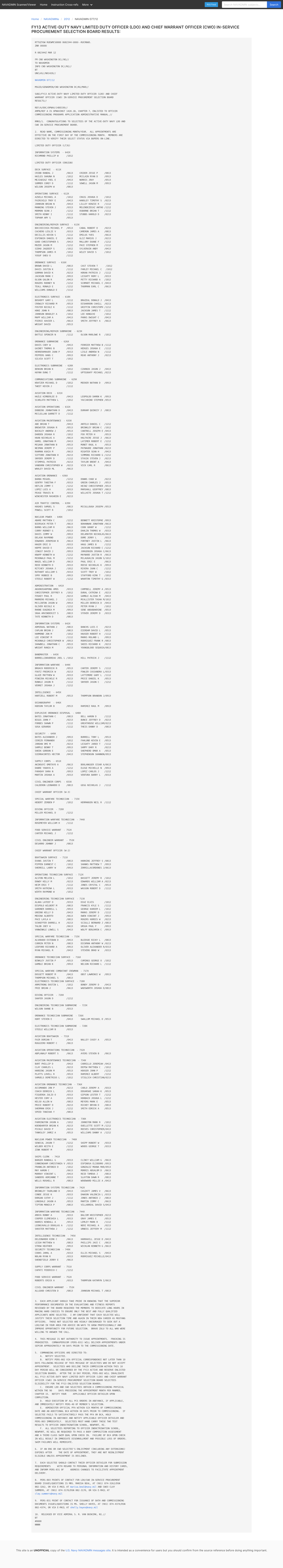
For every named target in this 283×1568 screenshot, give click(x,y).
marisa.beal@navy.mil (83, 1486)
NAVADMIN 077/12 (45, 80)
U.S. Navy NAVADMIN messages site (88, 1550)
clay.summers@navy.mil (48, 1493)
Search (274, 4)
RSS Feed (211, 4)
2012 (67, 19)
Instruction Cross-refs (64, 4)
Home (43, 4)
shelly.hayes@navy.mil (84, 1507)
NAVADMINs (51, 19)
